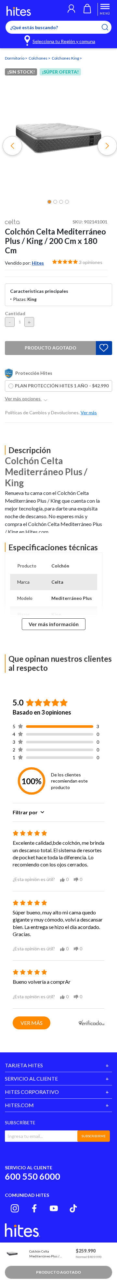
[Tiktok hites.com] (73, 1208)
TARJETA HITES (24, 1065)
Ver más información (54, 624)
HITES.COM (19, 1105)
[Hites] (18, 11)
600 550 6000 (32, 1176)
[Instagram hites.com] (15, 1208)
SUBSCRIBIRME (94, 1136)
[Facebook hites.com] (34, 1208)
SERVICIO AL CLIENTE (31, 1078)
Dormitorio (15, 58)
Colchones (38, 58)
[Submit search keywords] (109, 27)
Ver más (31, 1023)
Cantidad (15, 313)
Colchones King (66, 58)
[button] (71, 9)
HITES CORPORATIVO (32, 1092)
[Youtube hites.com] (54, 1208)
